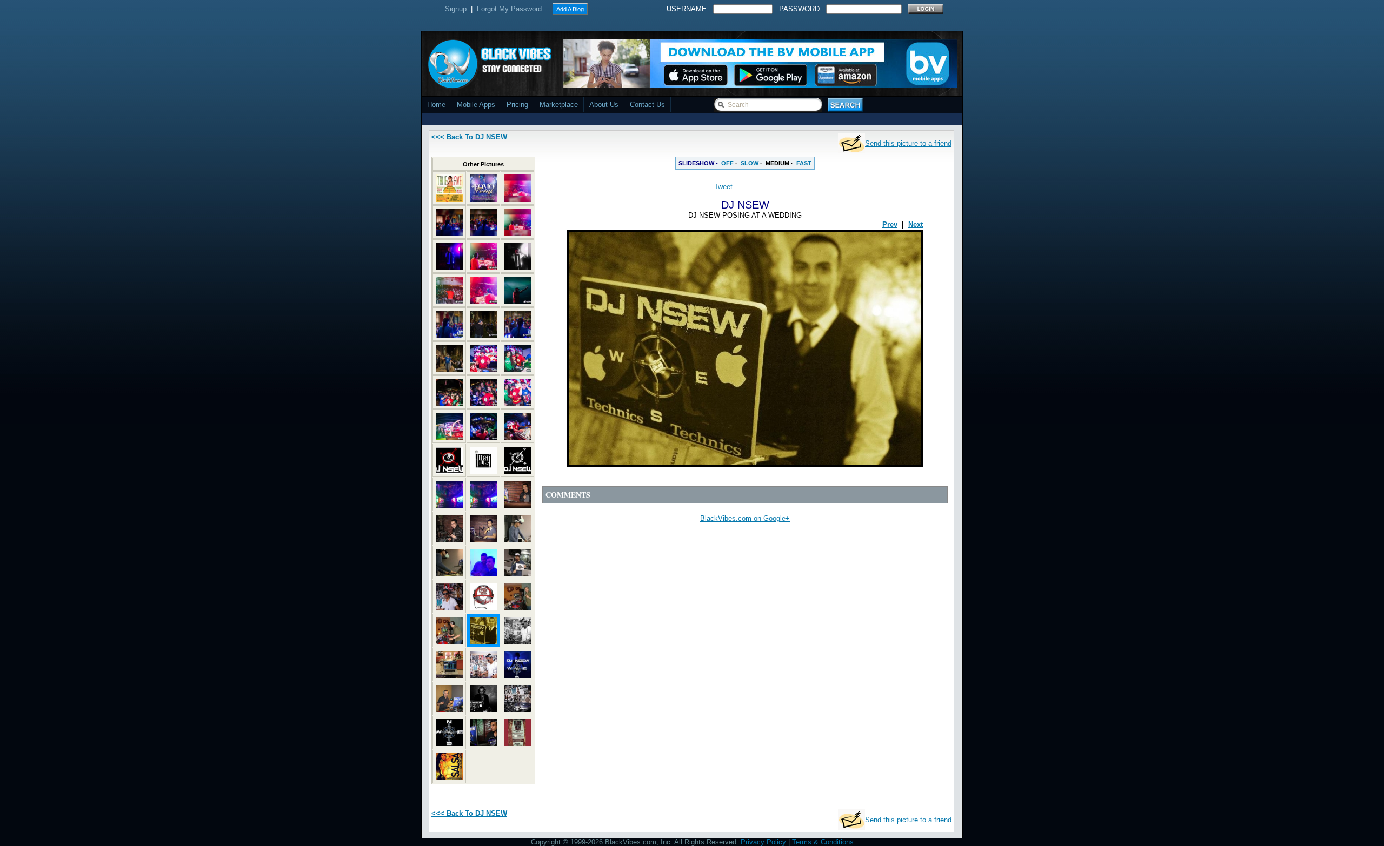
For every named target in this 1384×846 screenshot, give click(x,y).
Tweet (723, 187)
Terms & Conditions (823, 842)
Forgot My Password (509, 9)
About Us (603, 104)
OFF (727, 163)
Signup (456, 9)
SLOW (749, 163)
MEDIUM (777, 163)
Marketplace (559, 104)
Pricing (517, 104)
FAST (803, 163)
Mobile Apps (476, 104)
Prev (889, 224)
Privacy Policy (763, 842)
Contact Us (647, 104)
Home (436, 104)
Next (915, 224)
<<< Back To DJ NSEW (469, 137)
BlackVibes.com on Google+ (745, 518)
